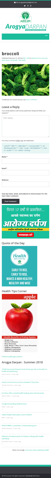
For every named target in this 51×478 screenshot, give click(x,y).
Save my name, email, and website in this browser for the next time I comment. (24, 195)
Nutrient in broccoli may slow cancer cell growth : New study (24, 59)
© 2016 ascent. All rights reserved (13, 476)
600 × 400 (26, 58)
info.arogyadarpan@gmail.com (26, 2)
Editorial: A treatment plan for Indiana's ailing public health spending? (23, 437)
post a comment (31, 100)
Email (4, 168)
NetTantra (36, 476)
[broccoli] (25, 80)
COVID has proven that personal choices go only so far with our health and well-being (24, 370)
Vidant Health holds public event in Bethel (17, 415)
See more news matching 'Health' (37, 450)
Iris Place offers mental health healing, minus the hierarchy (23, 393)
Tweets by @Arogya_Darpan (12, 356)
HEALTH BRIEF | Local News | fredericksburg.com (19, 425)
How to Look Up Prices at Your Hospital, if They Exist (20, 382)
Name (4, 157)
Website (5, 180)
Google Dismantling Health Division (14, 404)
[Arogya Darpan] (25, 20)
